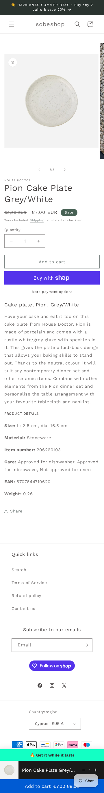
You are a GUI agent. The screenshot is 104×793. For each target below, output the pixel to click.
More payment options (52, 292)
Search (19, 569)
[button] (11, 24)
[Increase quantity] (95, 770)
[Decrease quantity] (84, 770)
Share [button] (16, 511)
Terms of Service (29, 582)
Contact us (23, 608)
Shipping (37, 220)
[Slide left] (39, 169)
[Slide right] (64, 169)
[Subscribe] (85, 645)
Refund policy (26, 595)
